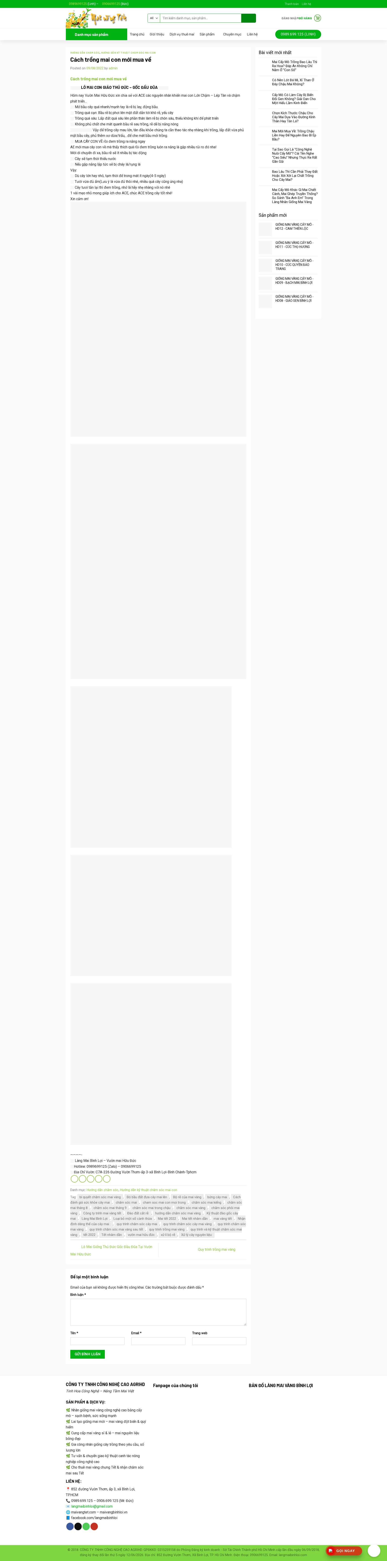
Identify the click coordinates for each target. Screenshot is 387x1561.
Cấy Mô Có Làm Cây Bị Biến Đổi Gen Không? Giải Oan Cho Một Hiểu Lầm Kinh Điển (294, 99)
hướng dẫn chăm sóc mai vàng (178, 1213)
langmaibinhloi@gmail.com (92, 1506)
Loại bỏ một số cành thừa (133, 1219)
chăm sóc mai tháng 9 (110, 1208)
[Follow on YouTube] (94, 1526)
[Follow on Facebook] (314, 3)
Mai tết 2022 (167, 1219)
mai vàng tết (223, 1219)
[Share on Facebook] (74, 1179)
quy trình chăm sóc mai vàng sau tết (116, 1229)
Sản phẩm (207, 34)
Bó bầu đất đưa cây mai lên (147, 1197)
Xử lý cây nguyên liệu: (196, 1235)
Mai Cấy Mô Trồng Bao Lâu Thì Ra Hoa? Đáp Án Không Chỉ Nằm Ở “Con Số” (294, 66)
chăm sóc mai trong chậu (151, 1208)
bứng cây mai (217, 1197)
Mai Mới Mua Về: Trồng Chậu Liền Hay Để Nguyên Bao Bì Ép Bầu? (294, 135)
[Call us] (86, 1526)
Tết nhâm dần (111, 1235)
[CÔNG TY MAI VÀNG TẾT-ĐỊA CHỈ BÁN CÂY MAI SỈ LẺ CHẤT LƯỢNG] (103, 18)
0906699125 (111, 4)
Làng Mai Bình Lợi (95, 1219)
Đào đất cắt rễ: (138, 1213)
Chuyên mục (232, 34)
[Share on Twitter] (82, 1179)
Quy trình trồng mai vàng (217, 1250)
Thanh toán (292, 4)
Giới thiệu (157, 34)
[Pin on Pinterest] (98, 1179)
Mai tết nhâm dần (195, 1219)
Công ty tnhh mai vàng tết (102, 1213)
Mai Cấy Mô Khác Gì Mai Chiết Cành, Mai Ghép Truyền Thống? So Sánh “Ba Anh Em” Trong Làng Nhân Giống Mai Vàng (295, 196)
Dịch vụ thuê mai (182, 34)
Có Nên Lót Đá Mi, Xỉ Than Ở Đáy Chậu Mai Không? (293, 82)
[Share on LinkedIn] (106, 1179)
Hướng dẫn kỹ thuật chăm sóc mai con (128, 52)
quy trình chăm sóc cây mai (137, 1224)
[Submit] (248, 18)
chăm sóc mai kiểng (206, 1202)
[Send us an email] (319, 3)
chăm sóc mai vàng (190, 1208)
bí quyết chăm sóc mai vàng (100, 1197)
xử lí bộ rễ (168, 1235)
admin (113, 68)
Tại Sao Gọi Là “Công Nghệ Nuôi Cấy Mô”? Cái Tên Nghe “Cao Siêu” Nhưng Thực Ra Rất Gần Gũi (294, 155)
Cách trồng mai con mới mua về (99, 78)
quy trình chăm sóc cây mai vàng (187, 1224)
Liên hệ (306, 4)
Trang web (199, 1333)
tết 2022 (89, 1235)
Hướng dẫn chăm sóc (85, 52)
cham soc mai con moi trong (164, 1202)
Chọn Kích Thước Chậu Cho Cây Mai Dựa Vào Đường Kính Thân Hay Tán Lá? (293, 117)
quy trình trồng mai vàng (167, 1229)
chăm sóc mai (126, 1202)
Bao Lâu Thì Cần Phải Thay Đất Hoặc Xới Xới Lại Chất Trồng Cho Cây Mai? (295, 176)
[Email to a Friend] (90, 1179)
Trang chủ (137, 34)
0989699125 (78, 4)
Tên (74, 1333)
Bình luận (78, 1295)
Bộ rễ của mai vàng (187, 1197)
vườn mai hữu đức (141, 1235)
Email (136, 1333)
